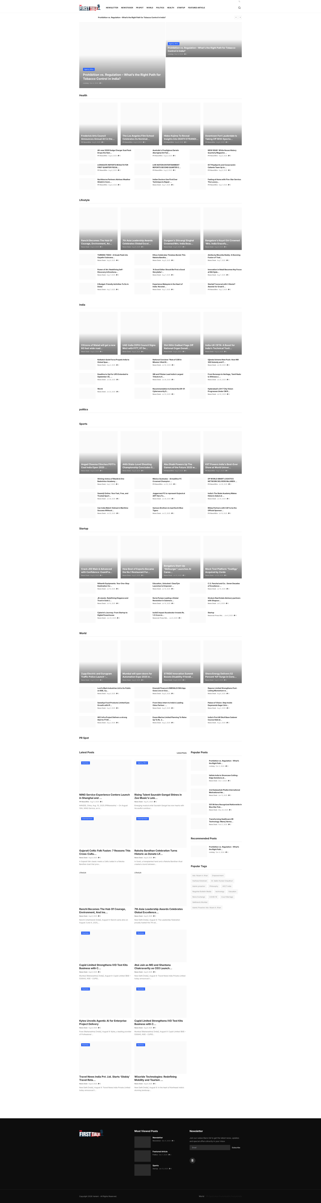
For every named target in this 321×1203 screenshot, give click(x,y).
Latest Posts (182, 753)
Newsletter (112, 8)
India (239, 1196)
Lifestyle (82, 872)
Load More (131, 1103)
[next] (240, 17)
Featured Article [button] (196, 8)
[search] (239, 7)
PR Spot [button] (139, 8)
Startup (211, 612)
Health (227, 1196)
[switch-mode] (239, 1)
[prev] (236, 17)
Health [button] (170, 8)
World (100, 389)
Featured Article (160, 1151)
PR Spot (209, 1196)
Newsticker (127, 8)
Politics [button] (160, 8)
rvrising (86, 83)
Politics (155, 1155)
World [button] (149, 8)
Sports (156, 1165)
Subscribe (236, 1147)
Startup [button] (181, 8)
